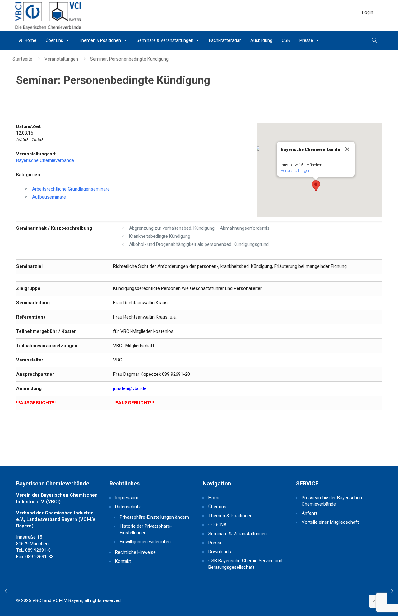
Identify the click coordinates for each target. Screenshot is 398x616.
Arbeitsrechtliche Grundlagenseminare (71, 189)
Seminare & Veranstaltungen (165, 40)
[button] (316, 186)
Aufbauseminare (49, 197)
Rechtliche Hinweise (135, 552)
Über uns (54, 40)
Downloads (219, 551)
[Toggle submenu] (367, 28)
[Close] (347, 149)
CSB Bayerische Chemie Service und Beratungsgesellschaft (245, 564)
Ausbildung (261, 40)
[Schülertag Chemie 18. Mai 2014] (392, 591)
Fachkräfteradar (225, 40)
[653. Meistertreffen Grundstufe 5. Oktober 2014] (5, 591)
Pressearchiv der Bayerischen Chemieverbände (332, 501)
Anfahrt (309, 513)
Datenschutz (128, 506)
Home (30, 40)
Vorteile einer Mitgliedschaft (330, 522)
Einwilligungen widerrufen (145, 542)
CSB (286, 40)
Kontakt (123, 561)
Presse (306, 40)
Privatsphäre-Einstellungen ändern (154, 517)
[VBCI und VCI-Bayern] (47, 15)
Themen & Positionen (100, 40)
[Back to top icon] (375, 601)
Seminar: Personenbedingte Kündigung (129, 59)
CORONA (217, 524)
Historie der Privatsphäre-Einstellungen (146, 529)
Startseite (22, 59)
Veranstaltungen (61, 59)
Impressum (126, 497)
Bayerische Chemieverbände (45, 160)
